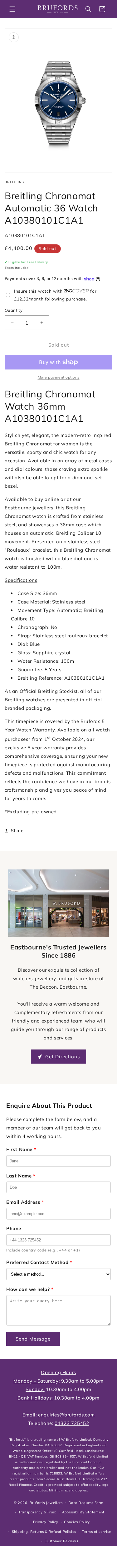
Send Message (33, 1339)
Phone (13, 1228)
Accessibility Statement (83, 1512)
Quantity (13, 310)
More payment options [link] (59, 377)
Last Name (21, 1176)
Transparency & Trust (37, 1512)
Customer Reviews (61, 1541)
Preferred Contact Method (39, 1262)
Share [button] (17, 830)
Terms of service (96, 1531)
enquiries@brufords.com (66, 1415)
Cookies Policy (77, 1522)
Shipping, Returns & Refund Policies (44, 1531)
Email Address (25, 1202)
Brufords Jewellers (46, 1502)
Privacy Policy (45, 1522)
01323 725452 (72, 1423)
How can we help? (30, 1289)
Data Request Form (86, 1503)
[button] (12, 9)
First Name (21, 1149)
